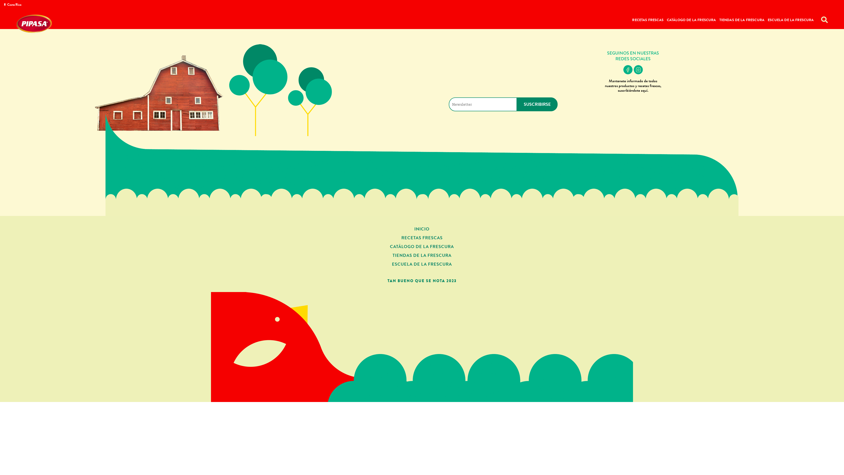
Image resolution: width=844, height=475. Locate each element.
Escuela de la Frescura (791, 19)
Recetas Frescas (647, 19)
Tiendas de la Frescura (742, 19)
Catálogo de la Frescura (691, 19)
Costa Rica (14, 4)
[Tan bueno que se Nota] (34, 25)
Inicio (421, 229)
